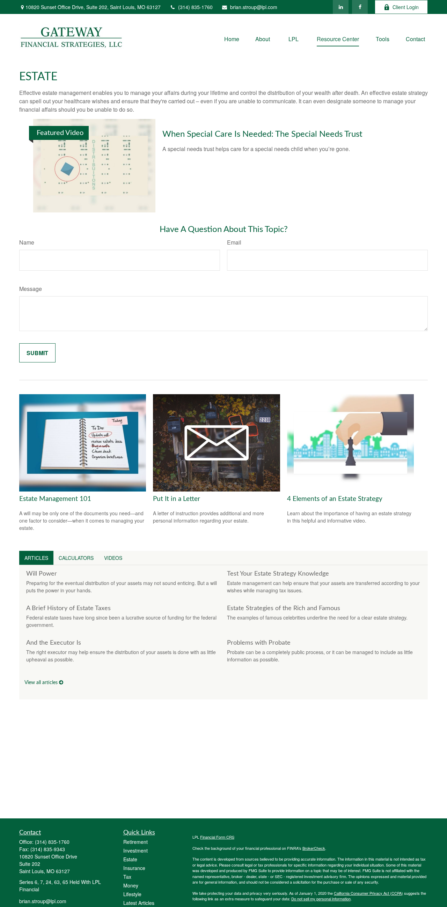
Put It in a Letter (176, 499)
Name (26, 242)
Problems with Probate (259, 643)
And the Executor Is (53, 643)
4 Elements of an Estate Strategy (334, 499)
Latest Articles (138, 902)
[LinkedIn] (341, 7)
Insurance (134, 867)
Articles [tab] (36, 557)
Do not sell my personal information (321, 898)
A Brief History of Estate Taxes (68, 608)
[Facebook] (360, 7)
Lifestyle (132, 894)
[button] (231, 38)
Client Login (406, 6)
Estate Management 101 (55, 499)
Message (30, 289)
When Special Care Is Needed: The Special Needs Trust (262, 134)
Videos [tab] (113, 557)
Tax (127, 876)
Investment (135, 850)
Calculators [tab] (76, 557)
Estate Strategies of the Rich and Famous (283, 608)
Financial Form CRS (217, 837)
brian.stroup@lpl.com (253, 6)
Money (130, 885)
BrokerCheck (313, 848)
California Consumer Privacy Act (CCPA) (368, 893)
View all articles (41, 682)
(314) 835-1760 (195, 6)
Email (234, 242)
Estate (130, 859)
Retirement (135, 841)
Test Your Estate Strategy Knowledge (278, 574)
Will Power (41, 574)
